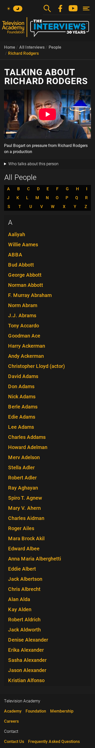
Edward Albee (24, 549)
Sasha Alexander (27, 660)
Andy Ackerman (26, 356)
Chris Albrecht (24, 589)
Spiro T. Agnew (25, 498)
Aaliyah (16, 234)
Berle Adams (22, 407)
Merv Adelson (24, 457)
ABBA (15, 255)
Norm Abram (22, 305)
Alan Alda (19, 599)
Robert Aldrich (24, 619)
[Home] (47, 29)
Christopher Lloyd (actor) (36, 366)
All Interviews (32, 47)
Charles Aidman (26, 518)
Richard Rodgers (23, 53)
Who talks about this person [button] (33, 163)
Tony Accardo (23, 326)
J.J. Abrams (22, 315)
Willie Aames (23, 244)
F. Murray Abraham (30, 295)
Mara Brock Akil (26, 538)
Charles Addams (27, 437)
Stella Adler (21, 467)
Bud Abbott (21, 265)
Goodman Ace (24, 336)
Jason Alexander (27, 670)
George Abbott (25, 275)
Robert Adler (22, 478)
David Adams (23, 376)
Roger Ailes (21, 528)
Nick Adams (21, 397)
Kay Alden (19, 609)
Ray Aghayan (23, 488)
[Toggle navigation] (86, 8)
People (55, 47)
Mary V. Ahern (24, 508)
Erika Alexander (26, 650)
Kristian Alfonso (26, 680)
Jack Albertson (25, 579)
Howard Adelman (27, 447)
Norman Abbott (25, 285)
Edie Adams (21, 417)
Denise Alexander (28, 640)
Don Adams (21, 386)
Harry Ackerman (26, 346)
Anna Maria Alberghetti (34, 559)
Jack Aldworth (24, 630)
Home (9, 47)
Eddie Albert (22, 569)
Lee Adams (21, 427)
